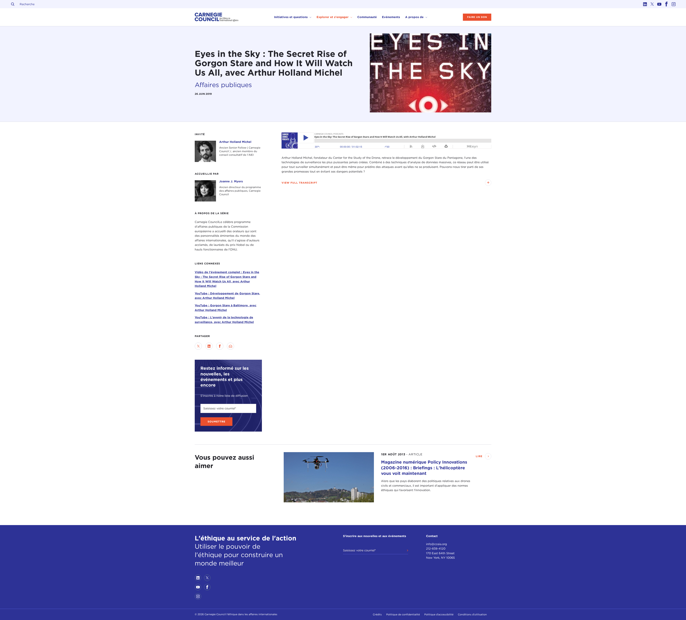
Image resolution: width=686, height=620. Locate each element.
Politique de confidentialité (403, 614)
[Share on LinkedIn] (209, 346)
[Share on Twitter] (198, 346)
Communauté (367, 17)
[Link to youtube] (659, 4)
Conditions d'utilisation (472, 614)
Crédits (377, 614)
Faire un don (477, 17)
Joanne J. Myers (231, 181)
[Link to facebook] (666, 4)
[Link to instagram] (673, 4)
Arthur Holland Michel (235, 142)
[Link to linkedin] (644, 4)
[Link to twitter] (652, 4)
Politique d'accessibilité (438, 614)
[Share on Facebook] (219, 346)
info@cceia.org (436, 544)
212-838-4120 (435, 548)
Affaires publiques (223, 85)
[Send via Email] (230, 346)
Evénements (391, 17)
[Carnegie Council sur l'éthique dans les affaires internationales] (216, 17)
